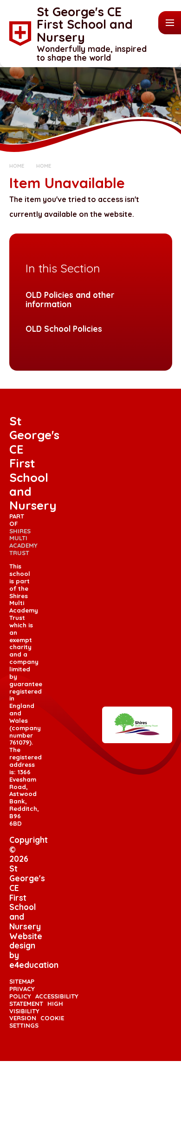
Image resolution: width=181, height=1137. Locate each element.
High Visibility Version (36, 1011)
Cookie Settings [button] (37, 1021)
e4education (33, 965)
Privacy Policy (22, 992)
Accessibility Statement (44, 999)
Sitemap (21, 981)
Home (16, 165)
